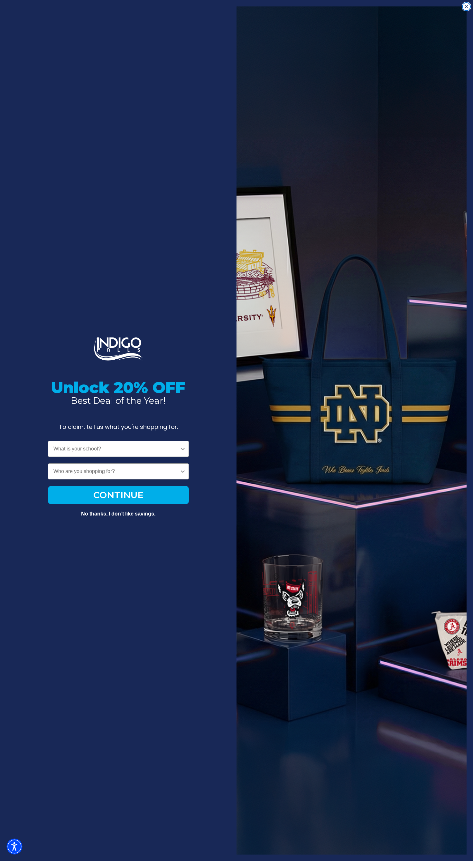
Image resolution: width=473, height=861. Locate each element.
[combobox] (116, 449)
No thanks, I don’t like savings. (118, 513)
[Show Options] (183, 449)
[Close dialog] (466, 7)
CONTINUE (118, 494)
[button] (14, 846)
